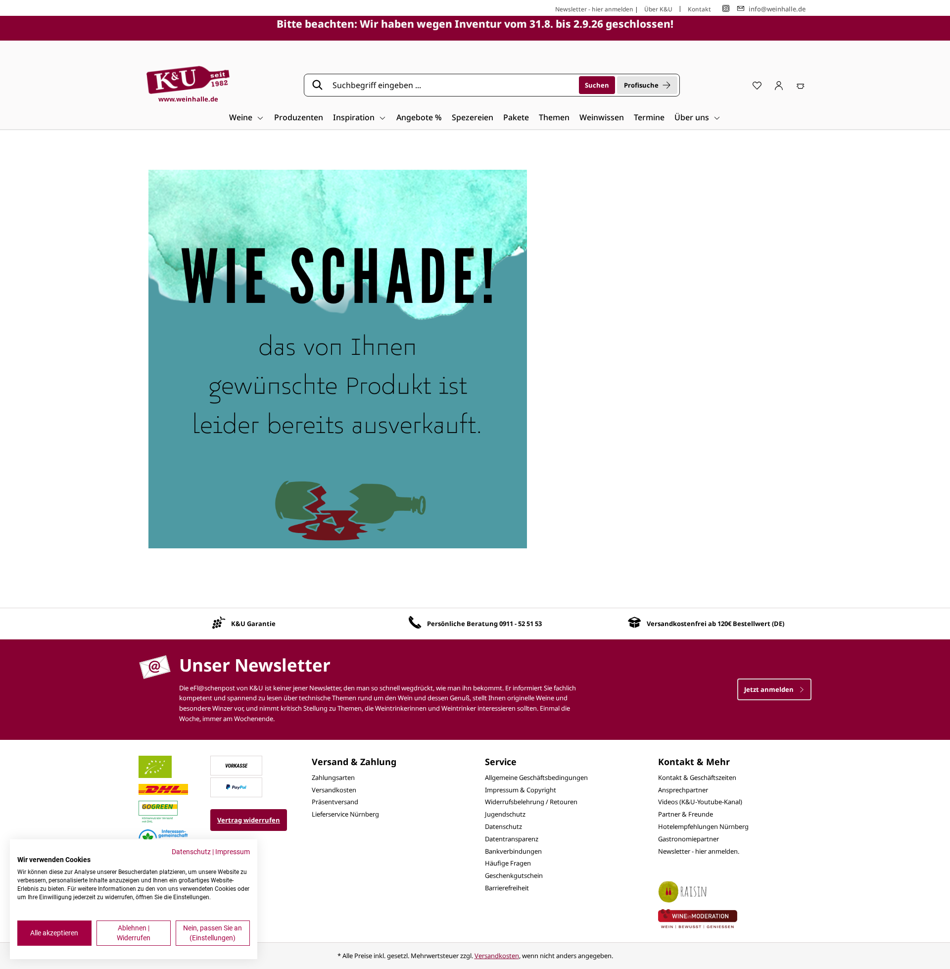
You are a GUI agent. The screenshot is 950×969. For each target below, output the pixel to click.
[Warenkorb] (800, 85)
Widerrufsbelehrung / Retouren (531, 801)
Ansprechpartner (683, 789)
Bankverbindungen (513, 851)
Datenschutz (503, 826)
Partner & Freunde (685, 814)
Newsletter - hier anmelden (594, 9)
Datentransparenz (511, 838)
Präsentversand (335, 801)
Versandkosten (334, 789)
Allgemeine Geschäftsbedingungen (536, 777)
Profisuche (641, 85)
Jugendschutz (505, 814)
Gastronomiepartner (688, 838)
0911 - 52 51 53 (520, 623)
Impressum (232, 852)
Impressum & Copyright (520, 789)
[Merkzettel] (757, 85)
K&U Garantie (253, 623)
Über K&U (658, 9)
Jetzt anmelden (769, 689)
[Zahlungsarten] (236, 764)
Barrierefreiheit (507, 887)
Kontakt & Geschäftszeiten (697, 777)
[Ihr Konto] (779, 85)
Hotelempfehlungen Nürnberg (703, 826)
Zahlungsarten (333, 777)
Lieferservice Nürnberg (345, 814)
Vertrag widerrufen (248, 820)
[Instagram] (726, 8)
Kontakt (699, 9)
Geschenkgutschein (514, 875)
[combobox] (452, 85)
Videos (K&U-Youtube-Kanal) (700, 801)
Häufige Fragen (508, 863)
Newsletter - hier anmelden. (698, 851)
